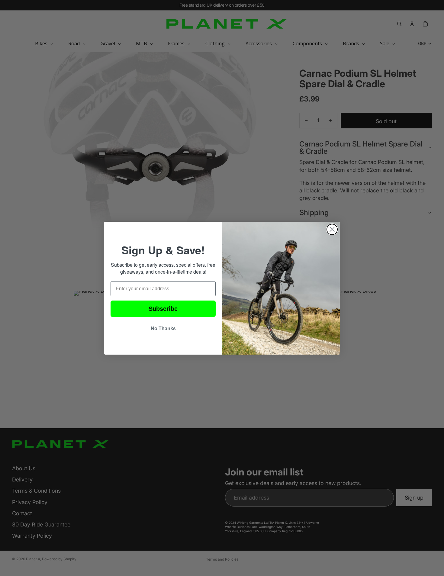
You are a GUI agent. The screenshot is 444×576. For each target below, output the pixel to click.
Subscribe (163, 308)
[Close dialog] (332, 229)
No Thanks (163, 328)
